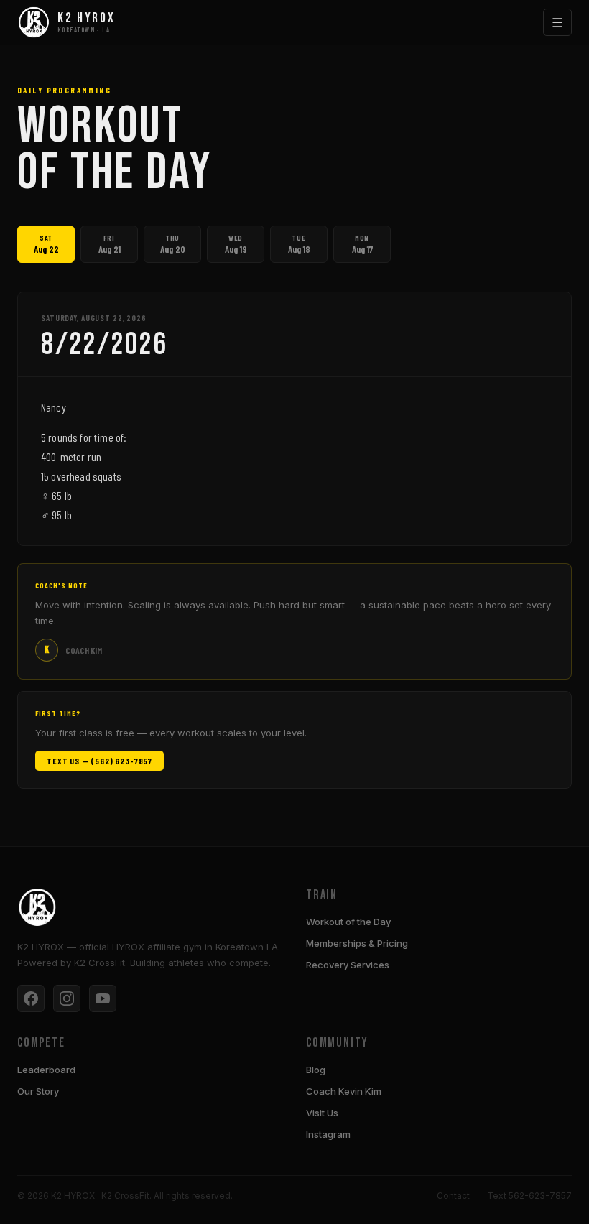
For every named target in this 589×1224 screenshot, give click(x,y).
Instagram (328, 1134)
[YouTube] (102, 998)
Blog (315, 1069)
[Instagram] (66, 998)
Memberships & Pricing (357, 943)
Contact (453, 1195)
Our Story (38, 1091)
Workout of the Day (348, 921)
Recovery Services (347, 964)
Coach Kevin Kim (343, 1091)
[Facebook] (31, 998)
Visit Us (322, 1112)
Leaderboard (46, 1069)
